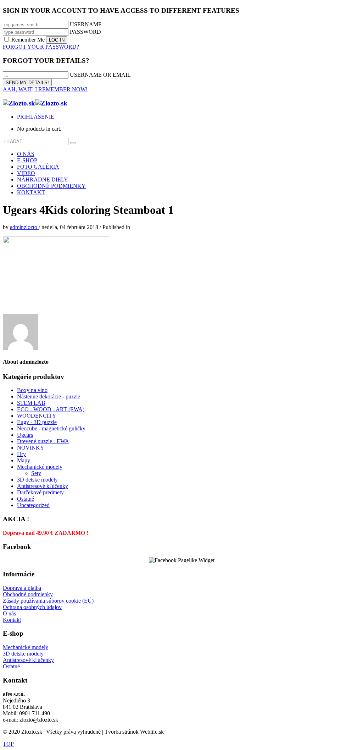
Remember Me (28, 40)
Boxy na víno (32, 390)
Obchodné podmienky (28, 594)
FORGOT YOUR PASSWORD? (41, 47)
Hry (21, 454)
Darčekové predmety (40, 492)
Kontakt (12, 620)
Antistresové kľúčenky (42, 486)
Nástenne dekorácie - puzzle (48, 396)
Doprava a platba (22, 588)
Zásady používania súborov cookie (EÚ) (48, 601)
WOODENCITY (36, 416)
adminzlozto (24, 227)
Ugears (25, 435)
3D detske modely (37, 480)
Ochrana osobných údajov (32, 607)
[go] (73, 143)
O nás (9, 613)
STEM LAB (31, 403)
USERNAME (86, 24)
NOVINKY (30, 448)
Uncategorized (33, 505)
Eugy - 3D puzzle (37, 422)
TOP (8, 744)
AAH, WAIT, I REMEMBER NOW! (45, 89)
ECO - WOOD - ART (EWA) (50, 409)
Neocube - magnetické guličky (51, 428)
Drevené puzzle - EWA (43, 441)
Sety (36, 473)
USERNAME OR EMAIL (100, 75)
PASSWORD (85, 32)
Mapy (23, 460)
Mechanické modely (39, 467)
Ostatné (25, 499)
